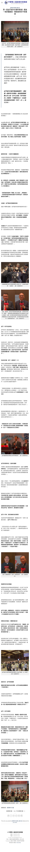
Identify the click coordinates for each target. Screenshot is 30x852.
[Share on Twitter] (13, 816)
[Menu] (2, 2)
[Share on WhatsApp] (8, 816)
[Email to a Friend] (16, 816)
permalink (15, 822)
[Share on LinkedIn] (21, 816)
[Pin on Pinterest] (19, 816)
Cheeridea (18, 842)
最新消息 (18, 7)
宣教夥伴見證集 (13, 7)
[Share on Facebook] (11, 816)
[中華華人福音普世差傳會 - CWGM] (16, 2)
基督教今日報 (10, 807)
